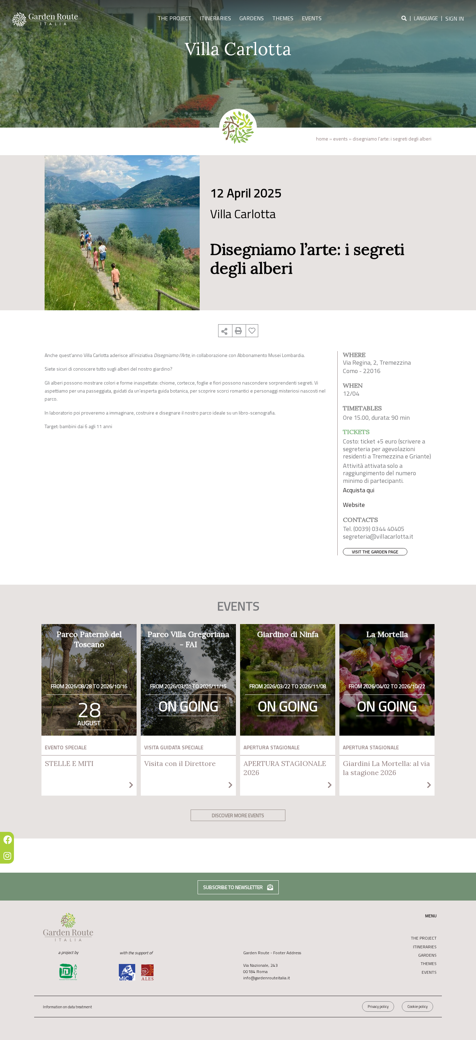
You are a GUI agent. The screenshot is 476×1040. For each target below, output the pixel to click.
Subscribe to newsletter (233, 887)
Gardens (251, 18)
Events (312, 18)
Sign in (454, 18)
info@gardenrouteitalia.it (266, 977)
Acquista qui (358, 490)
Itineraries (215, 18)
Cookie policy (417, 1006)
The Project (174, 18)
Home (322, 138)
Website (354, 504)
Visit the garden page (375, 551)
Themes (282, 18)
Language (426, 18)
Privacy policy (378, 1006)
